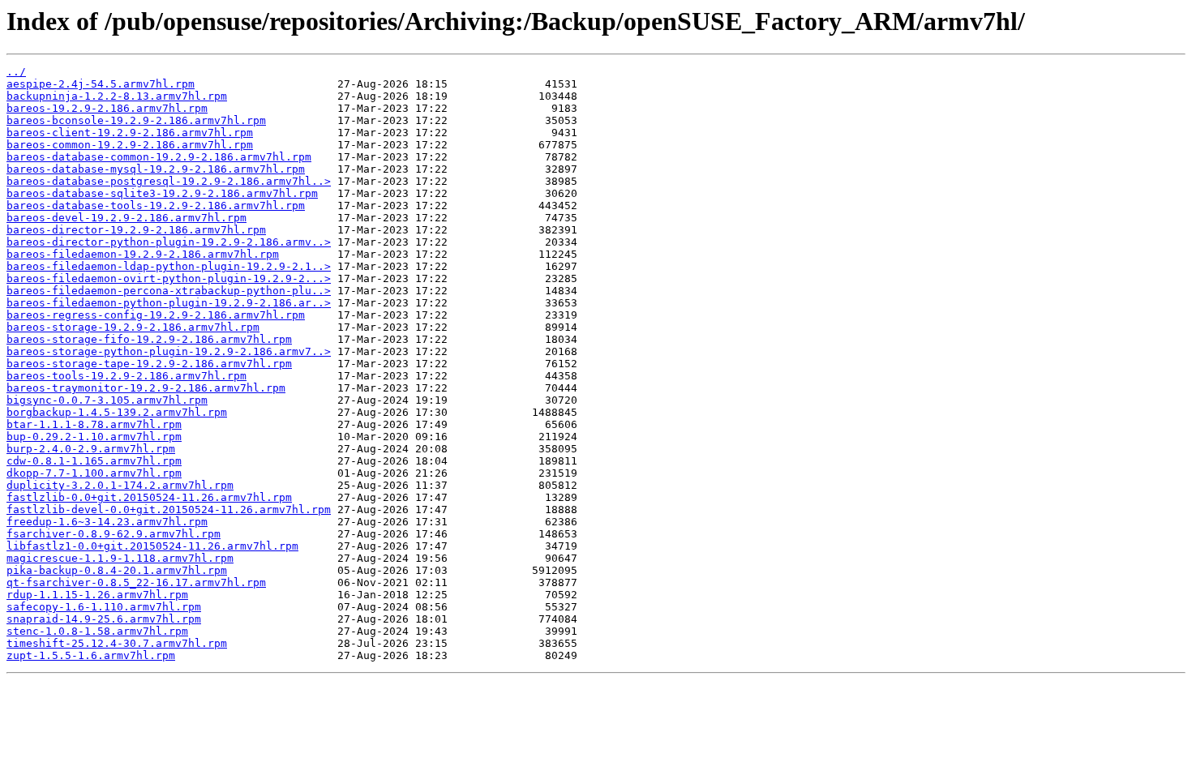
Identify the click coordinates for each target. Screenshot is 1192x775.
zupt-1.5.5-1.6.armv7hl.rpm (90, 655)
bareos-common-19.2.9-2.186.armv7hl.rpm (129, 145)
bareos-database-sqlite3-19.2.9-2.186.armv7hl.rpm (162, 193)
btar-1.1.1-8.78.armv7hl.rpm (94, 424)
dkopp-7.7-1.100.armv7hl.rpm (94, 473)
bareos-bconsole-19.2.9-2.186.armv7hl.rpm (136, 120)
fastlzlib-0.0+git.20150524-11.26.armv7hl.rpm (149, 497)
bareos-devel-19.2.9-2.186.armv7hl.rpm (126, 218)
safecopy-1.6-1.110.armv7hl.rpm (103, 607)
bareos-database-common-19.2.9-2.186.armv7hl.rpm (158, 157)
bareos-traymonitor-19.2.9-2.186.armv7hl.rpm (145, 388)
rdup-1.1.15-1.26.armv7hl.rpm (97, 595)
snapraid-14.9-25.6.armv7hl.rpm (103, 619)
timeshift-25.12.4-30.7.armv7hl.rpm (116, 643)
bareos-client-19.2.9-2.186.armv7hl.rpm (129, 132)
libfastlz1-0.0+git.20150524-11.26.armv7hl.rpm (152, 546)
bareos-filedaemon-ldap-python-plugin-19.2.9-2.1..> (168, 266)
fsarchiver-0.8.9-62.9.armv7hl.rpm (113, 534)
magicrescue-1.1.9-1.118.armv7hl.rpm (120, 558)
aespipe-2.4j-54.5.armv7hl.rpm (100, 84)
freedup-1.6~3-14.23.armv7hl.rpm (107, 522)
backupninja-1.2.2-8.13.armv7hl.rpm (116, 96)
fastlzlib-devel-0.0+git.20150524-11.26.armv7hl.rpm (168, 509)
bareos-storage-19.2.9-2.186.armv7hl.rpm (132, 327)
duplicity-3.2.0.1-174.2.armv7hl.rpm (120, 485)
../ (16, 72)
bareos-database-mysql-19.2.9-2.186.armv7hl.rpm (155, 169)
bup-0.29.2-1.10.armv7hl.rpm (94, 436)
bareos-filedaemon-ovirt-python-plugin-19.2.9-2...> (168, 278)
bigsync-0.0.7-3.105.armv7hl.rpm (107, 400)
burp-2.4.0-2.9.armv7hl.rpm (90, 449)
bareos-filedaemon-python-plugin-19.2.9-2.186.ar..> (168, 303)
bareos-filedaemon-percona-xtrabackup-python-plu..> (168, 291)
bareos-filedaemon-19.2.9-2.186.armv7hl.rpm (142, 254)
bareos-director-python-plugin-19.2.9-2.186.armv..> (168, 242)
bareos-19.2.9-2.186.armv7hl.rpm (107, 108)
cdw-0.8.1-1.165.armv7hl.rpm (94, 461)
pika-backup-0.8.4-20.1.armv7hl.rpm (116, 570)
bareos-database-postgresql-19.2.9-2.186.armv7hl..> (168, 181)
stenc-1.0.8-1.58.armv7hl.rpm (97, 631)
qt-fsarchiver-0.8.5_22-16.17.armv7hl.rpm (136, 582)
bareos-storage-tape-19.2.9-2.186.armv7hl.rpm (149, 364)
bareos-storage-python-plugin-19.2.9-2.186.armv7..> (168, 351)
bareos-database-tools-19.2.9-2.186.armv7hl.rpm (155, 205)
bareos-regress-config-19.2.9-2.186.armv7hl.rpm (155, 315)
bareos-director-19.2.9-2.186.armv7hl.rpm (136, 230)
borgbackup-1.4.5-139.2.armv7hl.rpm (116, 412)
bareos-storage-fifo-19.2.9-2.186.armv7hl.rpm (149, 339)
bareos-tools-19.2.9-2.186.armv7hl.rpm (126, 376)
